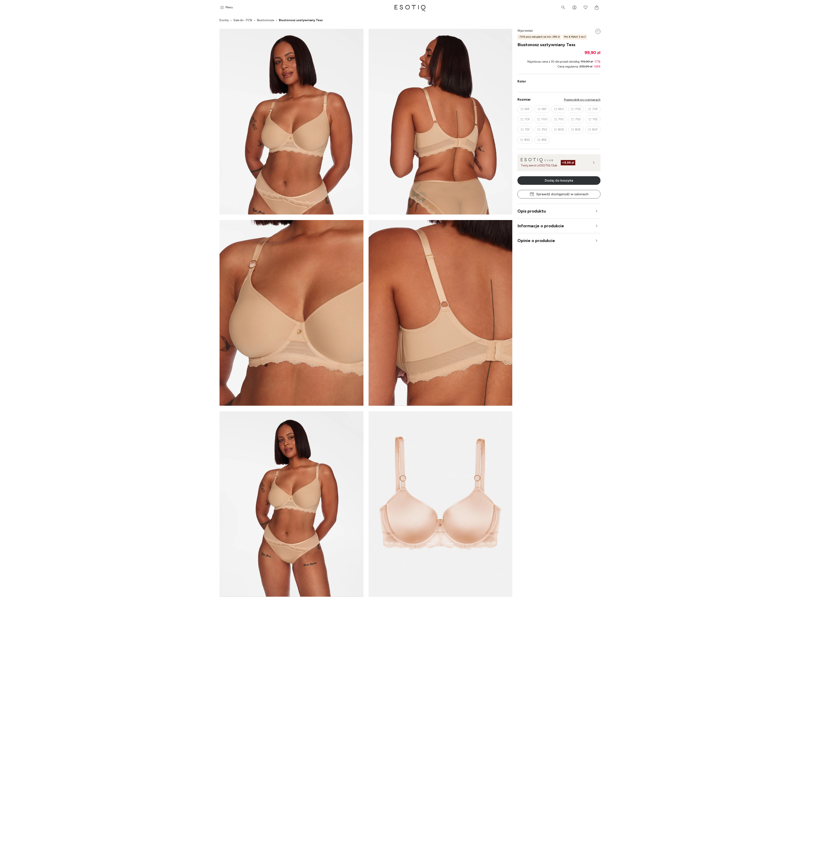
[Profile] (574, 7)
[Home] (410, 7)
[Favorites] (585, 7)
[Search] (563, 7)
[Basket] (596, 7)
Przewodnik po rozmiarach (582, 99)
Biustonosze (265, 20)
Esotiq (224, 20)
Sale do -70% (242, 20)
